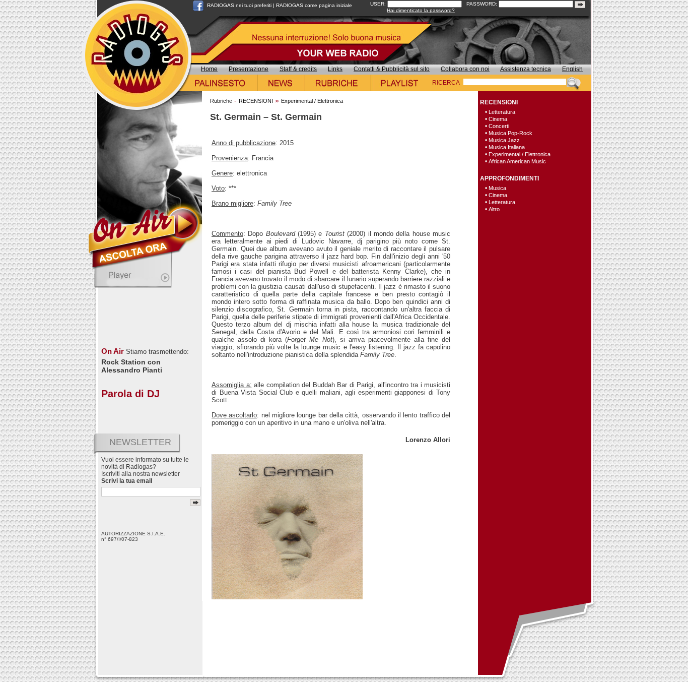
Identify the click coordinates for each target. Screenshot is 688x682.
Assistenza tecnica (525, 69)
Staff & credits (298, 69)
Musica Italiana (507, 147)
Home (209, 69)
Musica (497, 188)
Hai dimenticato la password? (421, 10)
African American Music (517, 161)
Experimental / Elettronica (312, 101)
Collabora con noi (465, 69)
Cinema (498, 119)
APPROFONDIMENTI (509, 178)
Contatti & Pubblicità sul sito (392, 69)
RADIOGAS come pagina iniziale (314, 5)
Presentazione (248, 69)
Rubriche (221, 101)
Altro (494, 209)
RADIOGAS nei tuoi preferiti (239, 5)
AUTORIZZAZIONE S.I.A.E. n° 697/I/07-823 (133, 536)
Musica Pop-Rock (510, 133)
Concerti (499, 126)
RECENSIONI (256, 101)
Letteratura (502, 112)
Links (335, 69)
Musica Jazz (504, 140)
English (572, 69)
